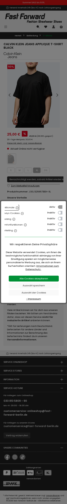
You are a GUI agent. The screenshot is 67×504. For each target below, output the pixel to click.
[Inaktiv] (62, 212)
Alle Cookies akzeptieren (33, 278)
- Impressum (33, 298)
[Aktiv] (62, 207)
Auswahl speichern (34, 285)
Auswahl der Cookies (34, 292)
